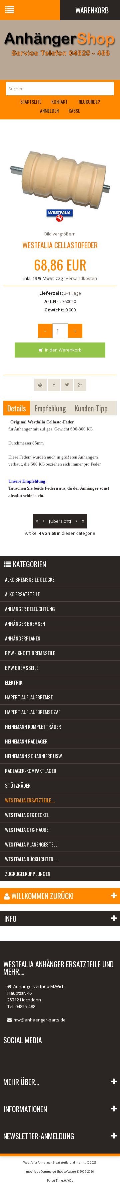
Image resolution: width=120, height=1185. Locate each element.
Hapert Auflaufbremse (29, 697)
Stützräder (18, 785)
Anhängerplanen (22, 638)
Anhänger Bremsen (25, 623)
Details (16, 408)
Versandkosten (81, 278)
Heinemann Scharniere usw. (34, 756)
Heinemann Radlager (26, 741)
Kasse (74, 110)
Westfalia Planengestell (31, 844)
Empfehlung (50, 408)
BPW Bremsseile (21, 667)
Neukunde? (89, 101)
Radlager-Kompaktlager (30, 770)
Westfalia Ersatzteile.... (30, 800)
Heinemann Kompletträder (33, 726)
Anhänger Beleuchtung (30, 608)
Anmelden (49, 110)
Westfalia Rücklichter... (30, 859)
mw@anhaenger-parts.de (40, 1020)
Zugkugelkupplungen (27, 873)
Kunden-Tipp (91, 408)
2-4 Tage (72, 293)
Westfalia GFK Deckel (27, 814)
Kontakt (59, 101)
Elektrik (13, 682)
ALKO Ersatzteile (22, 594)
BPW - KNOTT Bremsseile (30, 653)
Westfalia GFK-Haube (26, 829)
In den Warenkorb (63, 350)
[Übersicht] (60, 521)
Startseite (30, 101)
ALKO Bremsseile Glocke (29, 579)
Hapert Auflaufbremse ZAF (32, 711)
